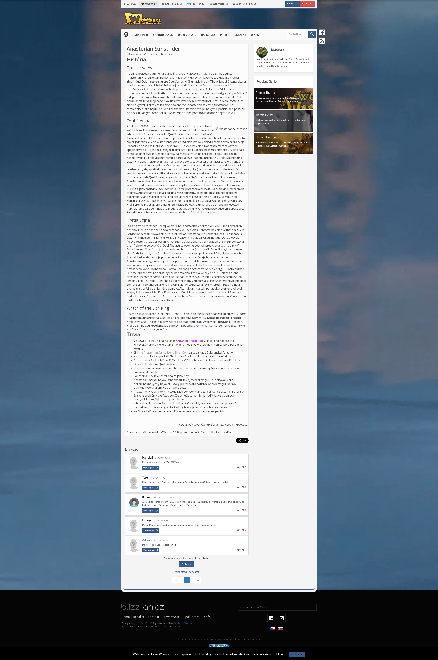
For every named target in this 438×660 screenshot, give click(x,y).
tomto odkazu (283, 62)
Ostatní (240, 35)
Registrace (307, 3)
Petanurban (149, 497)
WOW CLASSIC (187, 35)
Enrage (146, 520)
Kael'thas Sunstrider (140, 329)
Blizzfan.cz (130, 3)
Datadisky (208, 35)
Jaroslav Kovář (144, 623)
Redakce (139, 617)
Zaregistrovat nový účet (187, 572)
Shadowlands (163, 35)
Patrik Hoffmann (183, 623)
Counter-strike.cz (245, 3)
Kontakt (153, 617)
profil (269, 66)
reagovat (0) (152, 468)
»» (198, 580)
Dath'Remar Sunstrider (208, 326)
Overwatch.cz (220, 3)
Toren (146, 477)
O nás (255, 35)
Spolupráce (191, 617)
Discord (205, 432)
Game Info (140, 35)
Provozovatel (172, 617)
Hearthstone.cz (173, 3)
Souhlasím (297, 654)
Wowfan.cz (150, 3)
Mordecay (136, 54)
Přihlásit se (292, 3)
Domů (125, 617)
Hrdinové (168, 54)
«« (176, 580)
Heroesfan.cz (197, 3)
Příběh (224, 35)
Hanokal (147, 458)
